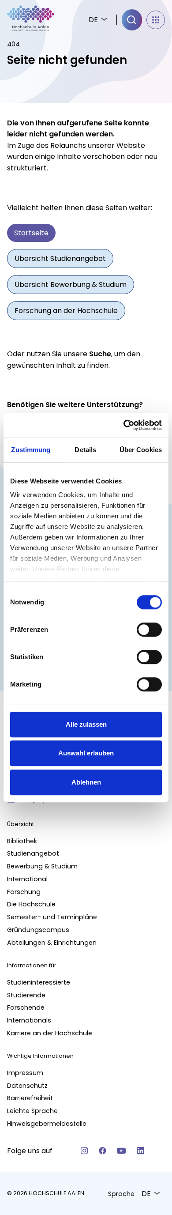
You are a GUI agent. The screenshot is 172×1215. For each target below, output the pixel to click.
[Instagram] (84, 1150)
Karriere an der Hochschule (49, 1033)
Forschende (26, 1007)
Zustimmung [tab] (30, 449)
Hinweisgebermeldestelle (46, 1123)
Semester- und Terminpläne (52, 917)
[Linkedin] (140, 1150)
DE (93, 20)
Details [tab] (85, 449)
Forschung (24, 891)
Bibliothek (22, 841)
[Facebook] (102, 1150)
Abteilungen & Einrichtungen (52, 942)
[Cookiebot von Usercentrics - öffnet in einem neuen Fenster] (124, 425)
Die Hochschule (31, 904)
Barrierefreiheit (30, 1098)
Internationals (29, 1020)
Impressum (25, 1072)
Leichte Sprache (32, 1110)
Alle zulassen (86, 724)
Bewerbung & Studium (42, 866)
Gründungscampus (38, 929)
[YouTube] (121, 1151)
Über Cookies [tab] (141, 449)
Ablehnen (86, 782)
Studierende (26, 995)
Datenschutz (27, 1085)
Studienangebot (33, 853)
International (27, 879)
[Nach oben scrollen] (150, 1025)
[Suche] (132, 19)
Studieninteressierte (38, 982)
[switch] (149, 630)
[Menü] (155, 20)
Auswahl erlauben (86, 753)
